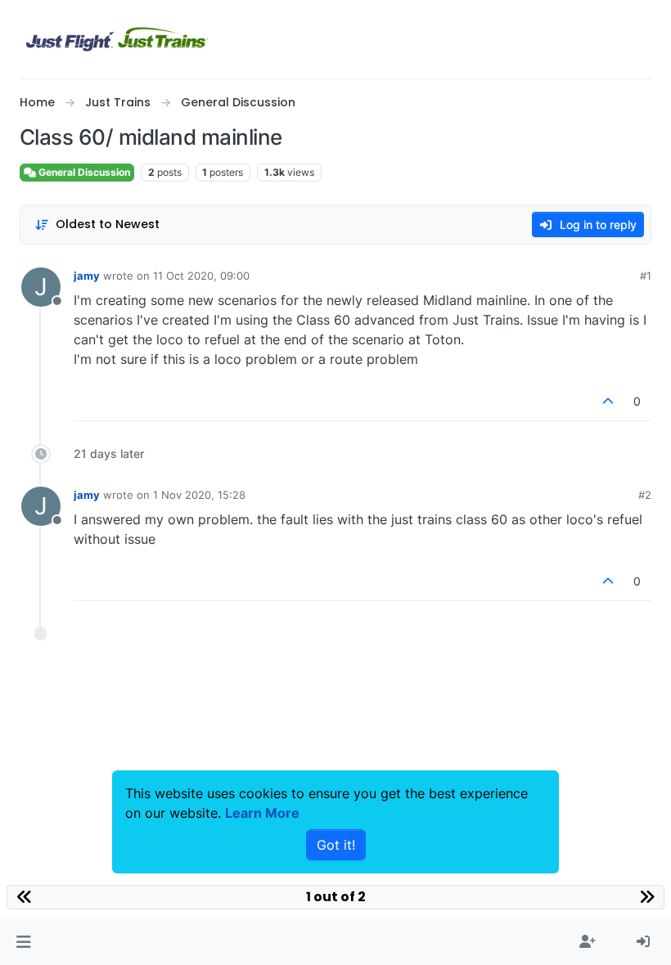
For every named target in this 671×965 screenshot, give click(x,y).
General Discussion (83, 172)
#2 (644, 494)
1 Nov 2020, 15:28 (199, 494)
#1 (645, 275)
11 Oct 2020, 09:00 (201, 275)
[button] (23, 942)
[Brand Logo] (117, 39)
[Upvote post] (609, 401)
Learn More (262, 813)
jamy (87, 275)
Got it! (336, 845)
